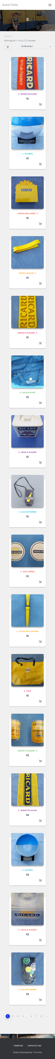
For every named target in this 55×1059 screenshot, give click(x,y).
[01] (27, 73)
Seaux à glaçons (29, 452)
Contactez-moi (34, 1046)
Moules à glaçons (26, 333)
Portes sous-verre (26, 214)
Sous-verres (29, 572)
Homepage (18, 1046)
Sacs (28, 691)
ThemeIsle (37, 1052)
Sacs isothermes (29, 512)
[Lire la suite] (40, 104)
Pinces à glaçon (26, 273)
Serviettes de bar (29, 94)
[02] (27, 730)
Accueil (7, 36)
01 (27, 98)
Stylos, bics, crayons (28, 631)
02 (27, 755)
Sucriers (29, 154)
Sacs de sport (28, 393)
